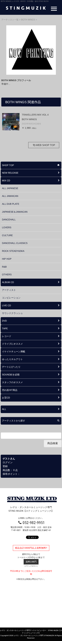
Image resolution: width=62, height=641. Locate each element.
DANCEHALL (9, 219)
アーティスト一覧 (10, 19)
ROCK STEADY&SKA (13, 251)
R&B (4, 266)
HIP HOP (6, 259)
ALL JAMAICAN (10, 196)
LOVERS (6, 227)
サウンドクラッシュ (12, 313)
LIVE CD (6, 305)
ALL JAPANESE (10, 188)
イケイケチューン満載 (13, 351)
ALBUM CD (8, 282)
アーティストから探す (13, 420)
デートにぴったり (11, 367)
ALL (4, 409)
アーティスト (9, 290)
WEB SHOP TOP (45, 145)
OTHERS (7, 274)
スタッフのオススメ (12, 382)
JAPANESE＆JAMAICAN (14, 211)
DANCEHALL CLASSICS (14, 243)
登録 (5, 466)
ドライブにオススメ (12, 343)
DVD (4, 320)
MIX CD (6, 180)
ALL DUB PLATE (10, 204)
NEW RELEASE (10, 172)
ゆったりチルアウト (12, 359)
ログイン (8, 462)
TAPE (5, 328)
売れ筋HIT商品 (9, 390)
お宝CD (6, 397)
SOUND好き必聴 (11, 374)
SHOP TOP (8, 165)
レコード (6, 336)
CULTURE (7, 235)
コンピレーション (11, 297)
